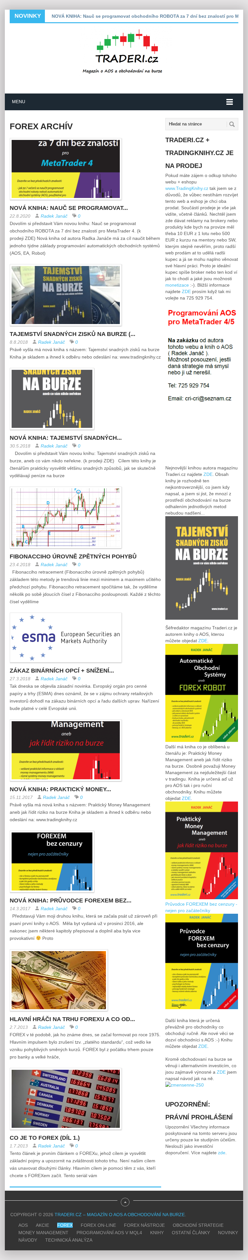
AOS (23, 1225)
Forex (65, 1225)
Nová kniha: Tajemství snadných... (66, 438)
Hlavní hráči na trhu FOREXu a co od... (72, 1019)
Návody (27, 1240)
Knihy (157, 1232)
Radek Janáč (54, 216)
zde (221, 1152)
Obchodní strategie (198, 1225)
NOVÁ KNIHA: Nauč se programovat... (69, 208)
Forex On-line (98, 1225)
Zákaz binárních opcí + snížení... (62, 670)
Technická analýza (68, 1240)
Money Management (43, 1232)
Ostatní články (191, 1232)
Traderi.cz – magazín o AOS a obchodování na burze (120, 1214)
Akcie (42, 1225)
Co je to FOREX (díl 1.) (45, 1138)
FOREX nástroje (144, 1225)
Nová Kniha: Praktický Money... (60, 789)
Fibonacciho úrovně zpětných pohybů (73, 556)
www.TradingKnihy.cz (186, 188)
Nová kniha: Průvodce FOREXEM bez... (70, 900)
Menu (18, 101)
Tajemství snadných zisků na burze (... (72, 334)
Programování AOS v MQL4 (109, 1232)
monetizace (177, 285)
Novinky (228, 1232)
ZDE (186, 291)
